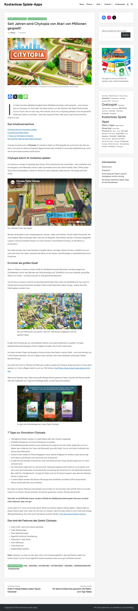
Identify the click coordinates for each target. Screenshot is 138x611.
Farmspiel (122, 98)
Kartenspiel (112, 111)
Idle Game (123, 108)
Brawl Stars (105, 96)
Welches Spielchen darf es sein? (114, 31)
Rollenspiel (105, 133)
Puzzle (118, 131)
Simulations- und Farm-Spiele (17, 19)
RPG (126, 133)
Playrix (114, 131)
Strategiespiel (124, 141)
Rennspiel (124, 131)
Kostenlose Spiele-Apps (23, 4)
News (81, 4)
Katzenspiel (119, 111)
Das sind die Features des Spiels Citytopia (24, 139)
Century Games (123, 96)
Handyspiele (121, 105)
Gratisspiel (68, 566)
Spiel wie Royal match (107, 141)
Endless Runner (115, 98)
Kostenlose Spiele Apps (82, 566)
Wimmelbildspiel (124, 144)
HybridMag (129, 607)
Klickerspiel (113, 113)
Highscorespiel (106, 108)
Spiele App (121, 136)
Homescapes (114, 108)
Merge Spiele (115, 128)
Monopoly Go (107, 131)
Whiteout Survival (113, 144)
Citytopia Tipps (44, 566)
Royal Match (120, 133)
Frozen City (115, 101)
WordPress (117, 607)
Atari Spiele (33, 566)
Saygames (105, 136)
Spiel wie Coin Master (118, 139)
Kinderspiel (105, 113)
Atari (25, 566)
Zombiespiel (119, 146)
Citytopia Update (57, 566)
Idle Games (105, 111)
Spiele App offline (106, 139)
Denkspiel (106, 98)
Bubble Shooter (113, 96)
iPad (98, 4)
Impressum (106, 170)
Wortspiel (104, 146)
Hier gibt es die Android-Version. (72, 514)
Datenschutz (107, 167)
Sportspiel (116, 141)
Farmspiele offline (106, 101)
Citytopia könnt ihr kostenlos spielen (22, 129)
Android (107, 4)
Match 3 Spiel (108, 125)
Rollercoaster (13, 569)
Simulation (113, 136)
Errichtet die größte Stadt (18, 133)
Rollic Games (112, 133)
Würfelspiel (111, 146)
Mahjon (12, 33)
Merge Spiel (106, 128)
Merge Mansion (119, 125)
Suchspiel (104, 144)
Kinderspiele (120, 4)
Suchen (126, 35)
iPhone (89, 4)
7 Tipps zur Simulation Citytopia (20, 136)
